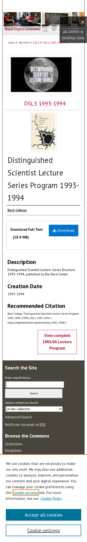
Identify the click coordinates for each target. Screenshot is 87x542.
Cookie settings (25, 492)
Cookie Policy (51, 498)
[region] (43, 498)
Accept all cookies (44, 515)
